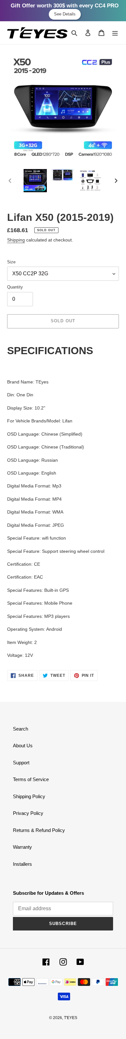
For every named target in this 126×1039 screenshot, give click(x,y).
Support (21, 762)
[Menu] (115, 33)
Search (20, 729)
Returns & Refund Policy (39, 830)
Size (11, 262)
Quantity (15, 287)
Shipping (16, 239)
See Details (65, 14)
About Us (23, 745)
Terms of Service (31, 779)
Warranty (22, 847)
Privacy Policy (28, 813)
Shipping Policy (29, 796)
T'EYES (70, 1017)
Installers (22, 864)
